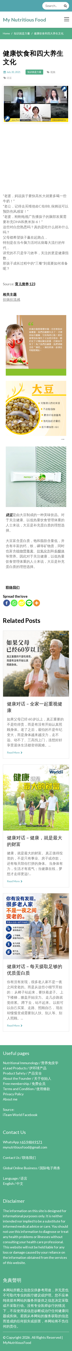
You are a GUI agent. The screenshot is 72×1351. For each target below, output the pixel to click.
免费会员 (39, 1083)
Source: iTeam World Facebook (20, 1112)
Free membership (16, 1083)
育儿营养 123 (25, 284)
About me (10, 1099)
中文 (19, 1183)
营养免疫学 (49, 1063)
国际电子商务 (50, 1168)
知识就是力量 (34, 72)
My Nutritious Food (24, 19)
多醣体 (59, 551)
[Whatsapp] (14, 603)
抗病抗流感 (11, 299)
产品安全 (35, 1073)
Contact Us (11, 1157)
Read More (13, 752)
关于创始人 (42, 1078)
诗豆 (9, 77)
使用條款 (43, 1089)
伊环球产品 (37, 1068)
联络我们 (13, 587)
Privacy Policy (13, 1094)
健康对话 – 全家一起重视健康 (34, 707)
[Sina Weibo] (21, 603)
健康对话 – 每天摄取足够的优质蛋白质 (34, 969)
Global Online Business (20, 1168)
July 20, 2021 (13, 72)
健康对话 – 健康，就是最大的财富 (34, 841)
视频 (52, 72)
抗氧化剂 (44, 551)
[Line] (29, 603)
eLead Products (15, 1068)
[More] (36, 603)
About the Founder (17, 1078)
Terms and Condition (18, 1089)
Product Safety (14, 1073)
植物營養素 (24, 551)
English (8, 1183)
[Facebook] (6, 603)
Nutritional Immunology (21, 1063)
